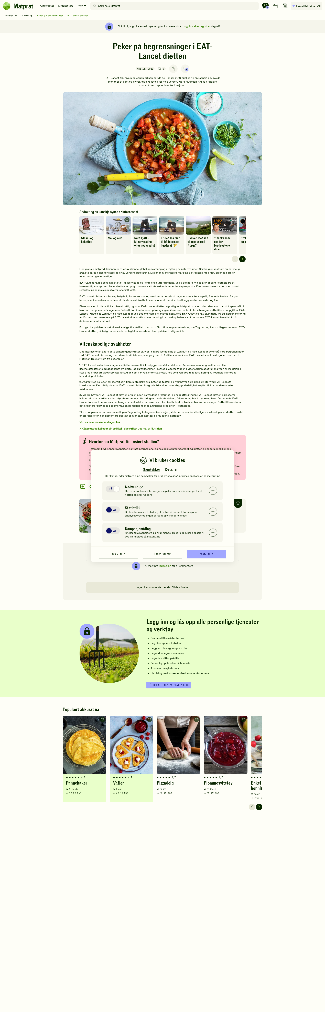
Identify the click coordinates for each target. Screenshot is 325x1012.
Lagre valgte (162, 554)
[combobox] (175, 6)
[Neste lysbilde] (242, 259)
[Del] (173, 68)
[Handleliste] (285, 6)
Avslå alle (118, 554)
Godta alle (206, 554)
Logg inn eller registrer (196, 26)
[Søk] (94, 6)
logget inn (165, 566)
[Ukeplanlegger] (275, 6)
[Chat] (265, 6)
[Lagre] (185, 68)
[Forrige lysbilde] (235, 259)
